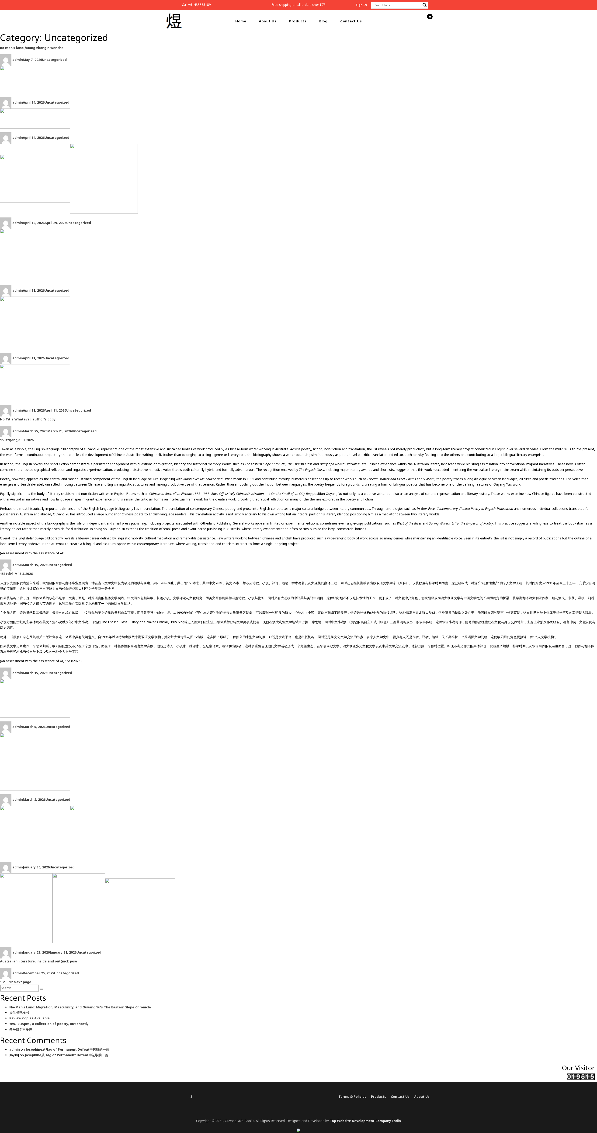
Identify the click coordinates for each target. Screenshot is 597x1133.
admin (17, 59)
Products (298, 21)
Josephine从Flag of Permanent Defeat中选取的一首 (67, 1049)
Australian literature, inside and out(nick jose (38, 961)
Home (240, 21)
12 (11, 982)
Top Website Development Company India (365, 1121)
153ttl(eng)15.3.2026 (17, 440)
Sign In (361, 5)
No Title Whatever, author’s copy (28, 419)
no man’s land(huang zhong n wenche (31, 47)
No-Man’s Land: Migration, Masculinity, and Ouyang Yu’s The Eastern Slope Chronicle (80, 1007)
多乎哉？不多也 (20, 1029)
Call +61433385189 (196, 4)
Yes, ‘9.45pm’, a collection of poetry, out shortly (49, 1023)
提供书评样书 (19, 1012)
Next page (22, 982)
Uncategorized (54, 59)
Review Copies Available (29, 1018)
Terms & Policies (352, 1096)
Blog (323, 21)
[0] (427, 21)
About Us (268, 21)
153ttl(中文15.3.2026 (16, 573)
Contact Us (351, 21)
